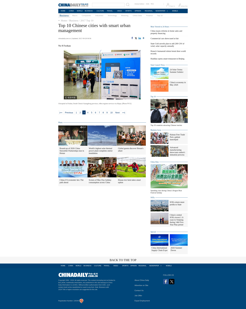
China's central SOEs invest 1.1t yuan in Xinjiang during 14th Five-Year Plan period (177, 220)
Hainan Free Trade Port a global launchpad (177, 137)
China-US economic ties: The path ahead (72, 181)
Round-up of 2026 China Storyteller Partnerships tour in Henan (72, 150)
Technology (112, 15)
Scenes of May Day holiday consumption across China (100, 181)
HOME (63, 11)
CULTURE (100, 11)
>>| (123, 113)
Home (64, 20)
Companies (86, 15)
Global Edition (139, 4)
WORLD (80, 11)
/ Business (73, 20)
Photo (60, 122)
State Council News (158, 65)
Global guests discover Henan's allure (130, 149)
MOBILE (175, 11)
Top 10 (160, 15)
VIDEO (119, 11)
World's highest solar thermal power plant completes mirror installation (100, 150)
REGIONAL (149, 11)
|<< (60, 113)
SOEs (153, 197)
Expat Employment (142, 301)
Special (153, 232)
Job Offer (138, 296)
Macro (74, 15)
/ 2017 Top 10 (86, 20)
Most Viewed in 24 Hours (160, 27)
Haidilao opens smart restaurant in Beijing (167, 59)
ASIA (147, 4)
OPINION (138, 11)
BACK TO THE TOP (123, 260)
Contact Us (139, 290)
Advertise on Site (141, 285)
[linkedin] (139, 38)
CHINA (71, 11)
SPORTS (128, 11)
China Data (137, 15)
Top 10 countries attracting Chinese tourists (166, 125)
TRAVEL (110, 11)
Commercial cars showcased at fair (165, 38)
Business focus (156, 130)
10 (111, 113)
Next (117, 113)
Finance (149, 15)
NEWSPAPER (160, 11)
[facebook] (132, 38)
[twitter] (136, 38)
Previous (69, 113)
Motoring (124, 15)
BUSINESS (89, 11)
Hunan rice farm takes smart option (129, 181)
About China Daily (142, 280)
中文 (152, 4)
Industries (99, 15)
